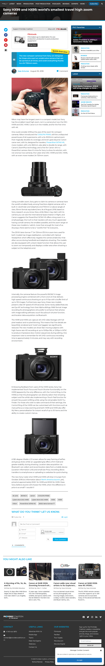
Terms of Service (37, 662)
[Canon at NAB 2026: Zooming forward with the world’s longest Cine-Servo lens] (40, 571)
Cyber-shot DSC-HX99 (40, 500)
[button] (101, 650)
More (82, 3)
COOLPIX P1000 (44, 135)
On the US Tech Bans (88, 113)
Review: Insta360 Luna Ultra (90, 50)
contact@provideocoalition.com (14, 639)
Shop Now (32, 45)
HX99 (60, 500)
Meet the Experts (35, 641)
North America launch (50, 480)
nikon (15, 504)
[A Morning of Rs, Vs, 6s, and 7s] (15, 571)
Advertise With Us (35, 631)
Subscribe (94, 4)
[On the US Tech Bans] (75, 112)
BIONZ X (24, 496)
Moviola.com (58, 641)
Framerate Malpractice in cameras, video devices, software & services (89, 97)
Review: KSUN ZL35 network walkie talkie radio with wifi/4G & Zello (90, 59)
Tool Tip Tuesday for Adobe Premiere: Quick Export (90, 105)
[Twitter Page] (88, 617)
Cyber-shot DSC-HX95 (21, 500)
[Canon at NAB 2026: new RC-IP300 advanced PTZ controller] (89, 571)
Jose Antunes (23, 71)
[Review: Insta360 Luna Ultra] (75, 49)
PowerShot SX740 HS (55, 142)
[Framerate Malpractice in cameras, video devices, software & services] (75, 95)
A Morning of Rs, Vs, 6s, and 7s (15, 584)
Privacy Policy (49, 662)
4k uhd (15, 496)
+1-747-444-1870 (11, 632)
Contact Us (33, 647)
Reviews (66, 3)
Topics (31, 638)
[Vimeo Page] (100, 617)
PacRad (56, 635)
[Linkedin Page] (96, 617)
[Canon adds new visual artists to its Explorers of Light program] (65, 571)
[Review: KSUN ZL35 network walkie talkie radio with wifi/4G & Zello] (75, 57)
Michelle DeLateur (18, 588)
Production (28, 3)
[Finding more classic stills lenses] (75, 65)
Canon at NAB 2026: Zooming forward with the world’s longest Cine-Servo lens (40, 586)
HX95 (53, 500)
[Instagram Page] (92, 617)
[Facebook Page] (84, 617)
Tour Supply (58, 638)
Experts (74, 3)
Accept (79, 660)
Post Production (43, 3)
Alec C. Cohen (42, 588)
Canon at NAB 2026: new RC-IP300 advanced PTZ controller (87, 586)
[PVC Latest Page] (99, 74)
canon (32, 496)
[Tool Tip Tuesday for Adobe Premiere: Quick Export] (75, 104)
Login (65, 517)
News (19, 3)
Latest (12, 3)
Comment (63, 71)
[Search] (102, 3)
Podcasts (56, 3)
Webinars (32, 644)
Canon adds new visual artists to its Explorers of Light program (64, 585)
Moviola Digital (59, 644)
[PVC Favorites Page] (99, 27)
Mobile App (33, 635)
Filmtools (57, 631)
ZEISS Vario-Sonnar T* (47, 504)
